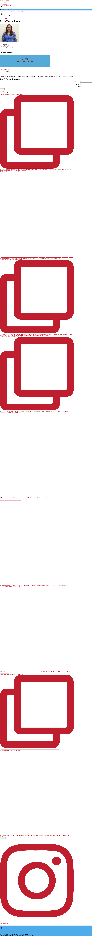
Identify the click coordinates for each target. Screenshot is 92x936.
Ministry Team (8, 16)
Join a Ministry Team (7, 5)
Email (79, 86)
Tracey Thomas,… (16, 11)
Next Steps (5, 2)
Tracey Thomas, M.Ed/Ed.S (8, 47)
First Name (77, 81)
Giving (4, 6)
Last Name (78, 84)
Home (1, 11)
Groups (4, 14)
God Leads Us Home (5, 69)
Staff (6, 18)
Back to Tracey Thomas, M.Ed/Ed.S (7, 49)
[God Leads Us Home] (25, 66)
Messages (5, 4)
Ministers (9, 11)
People (4, 11)
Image (21, 11)
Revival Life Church (4, 0)
